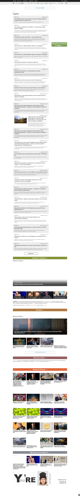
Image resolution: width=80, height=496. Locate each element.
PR (54, 3)
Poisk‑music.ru (19, 0)
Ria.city (14, 336)
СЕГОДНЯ (37, 361)
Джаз (42, 3)
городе (31, 305)
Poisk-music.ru (15, 290)
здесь (45, 305)
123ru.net (65, 0)
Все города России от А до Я (40, 352)
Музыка (50, 3)
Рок (29, 3)
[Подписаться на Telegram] (62, 1)
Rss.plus (36, 0)
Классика (46, 3)
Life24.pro (44, 301)
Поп (32, 3)
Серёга (15, 17)
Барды (38, 3)
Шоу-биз (14, 360)
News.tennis (25, 0)
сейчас (34, 303)
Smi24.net (14, 436)
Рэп (34, 3)
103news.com (31, 0)
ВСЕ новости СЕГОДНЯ (40, 7)
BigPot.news (49, 301)
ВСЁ (21, 361)
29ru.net (14, 0)
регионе (34, 305)
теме (25, 305)
